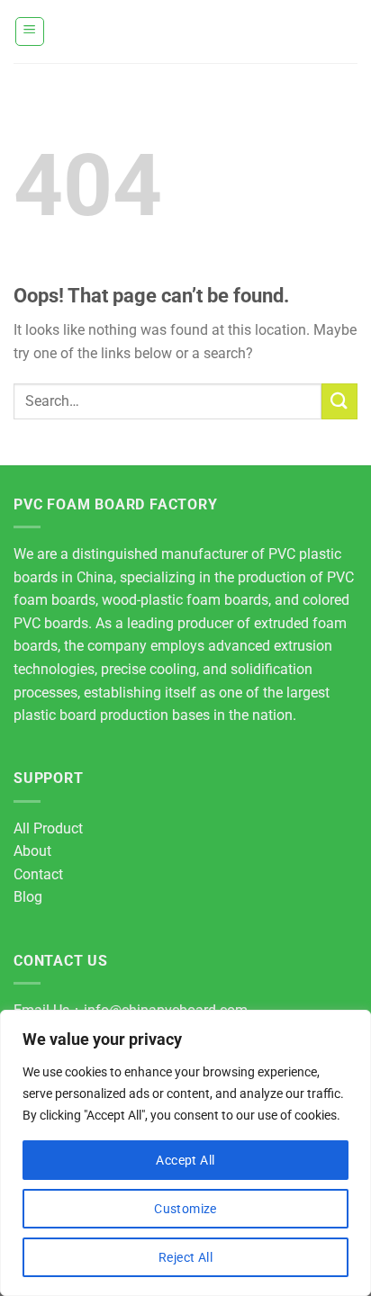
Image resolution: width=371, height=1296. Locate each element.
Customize (185, 1209)
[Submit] (339, 400)
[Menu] (30, 31)
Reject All (185, 1257)
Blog (28, 896)
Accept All (185, 1160)
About (32, 851)
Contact (38, 874)
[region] (185, 1153)
